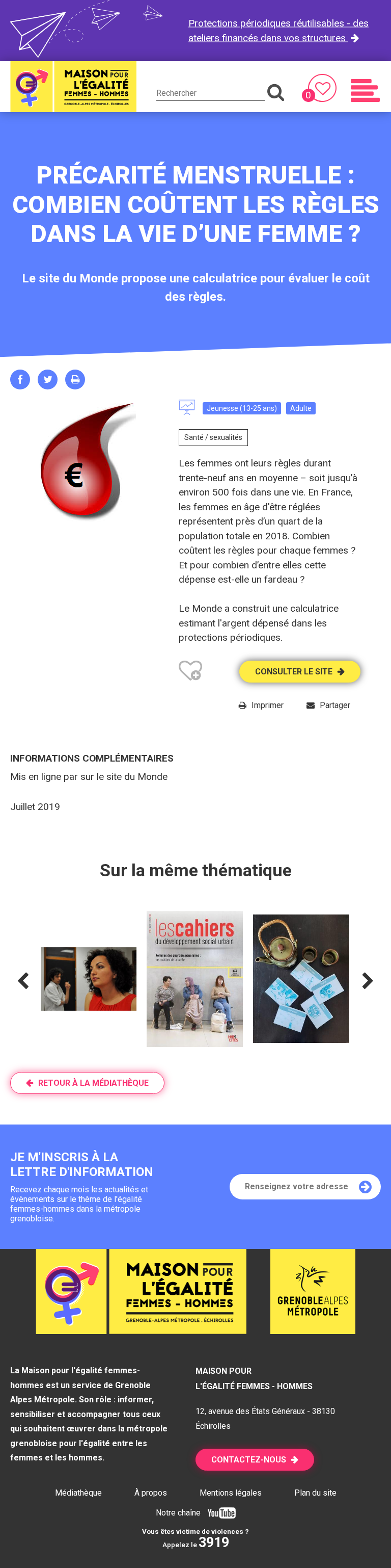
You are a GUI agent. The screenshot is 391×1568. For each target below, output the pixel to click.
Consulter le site (293, 671)
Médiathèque (78, 1493)
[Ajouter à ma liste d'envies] (190, 673)
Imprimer (268, 705)
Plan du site (315, 1493)
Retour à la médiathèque (93, 1083)
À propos (150, 1493)
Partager (335, 705)
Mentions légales (231, 1493)
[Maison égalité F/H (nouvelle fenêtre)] (312, 1331)
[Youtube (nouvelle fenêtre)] (219, 1513)
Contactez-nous (248, 1460)
